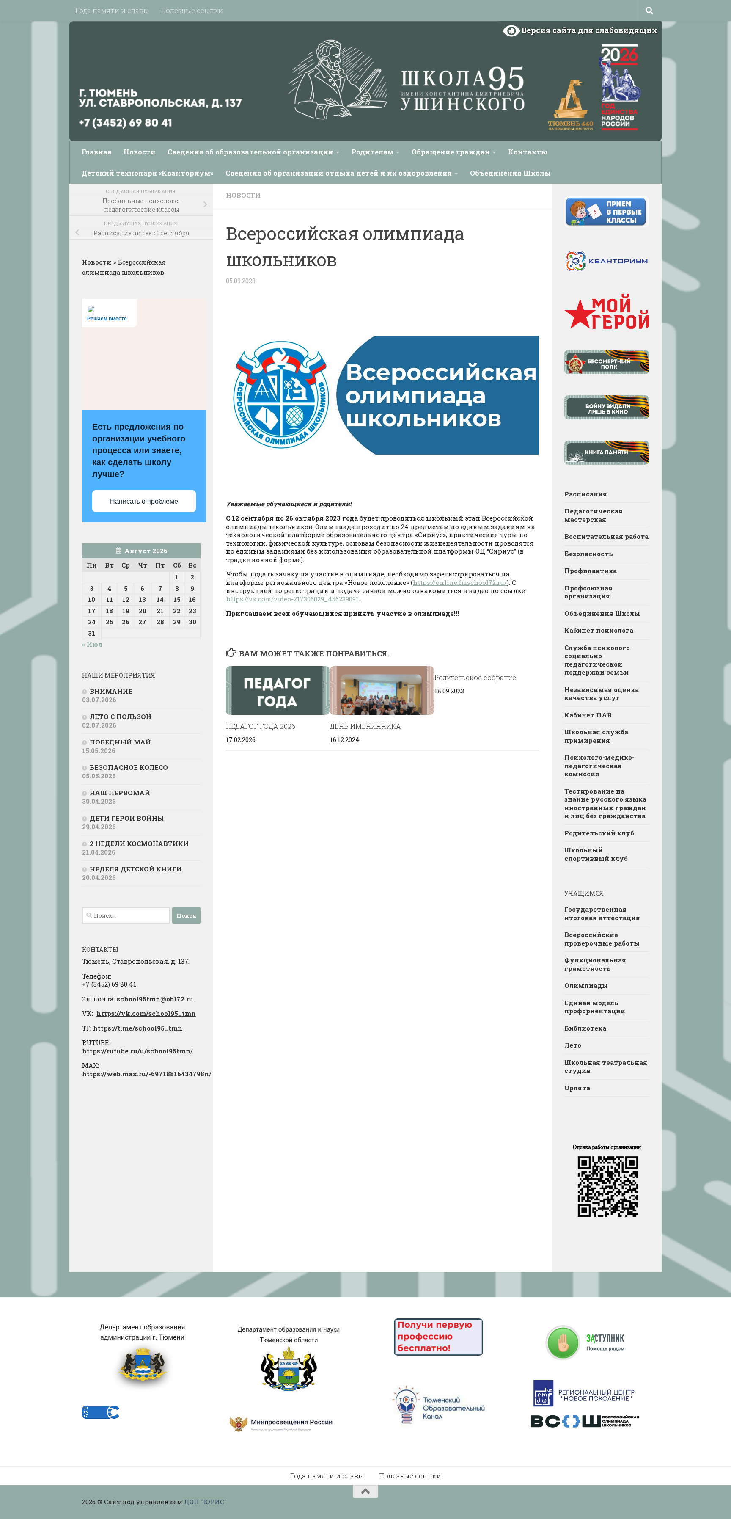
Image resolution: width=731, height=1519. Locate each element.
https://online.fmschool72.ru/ (460, 582)
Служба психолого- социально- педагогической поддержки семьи (598, 660)
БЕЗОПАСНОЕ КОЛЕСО (129, 767)
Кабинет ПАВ (588, 715)
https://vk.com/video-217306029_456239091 (292, 599)
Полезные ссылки (192, 10)
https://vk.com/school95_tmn (146, 1013)
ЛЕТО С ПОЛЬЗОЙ (120, 716)
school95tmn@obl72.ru (155, 999)
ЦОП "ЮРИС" (205, 1501)
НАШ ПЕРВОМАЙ (120, 792)
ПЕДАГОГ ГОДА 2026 (260, 726)
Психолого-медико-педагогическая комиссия (599, 765)
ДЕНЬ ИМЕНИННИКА (365, 726)
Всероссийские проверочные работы (602, 938)
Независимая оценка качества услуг (601, 693)
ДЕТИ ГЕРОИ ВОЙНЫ (127, 818)
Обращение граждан (451, 151)
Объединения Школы (510, 172)
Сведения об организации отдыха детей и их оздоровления (338, 172)
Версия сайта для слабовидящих (588, 30)
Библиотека (585, 1028)
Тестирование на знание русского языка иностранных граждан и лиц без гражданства (605, 803)
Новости (140, 151)
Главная (97, 151)
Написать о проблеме (144, 501)
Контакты (527, 151)
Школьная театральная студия (605, 1066)
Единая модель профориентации (594, 1006)
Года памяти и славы (112, 10)
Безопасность (588, 553)
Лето (572, 1045)
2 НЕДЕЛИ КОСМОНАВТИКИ (139, 843)
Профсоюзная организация (588, 592)
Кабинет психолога (598, 630)
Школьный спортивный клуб (596, 854)
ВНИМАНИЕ (111, 691)
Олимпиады (586, 985)
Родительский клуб (599, 833)
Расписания (585, 494)
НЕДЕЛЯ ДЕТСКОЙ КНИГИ (136, 869)
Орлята (577, 1087)
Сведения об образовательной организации (250, 151)
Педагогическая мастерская (593, 515)
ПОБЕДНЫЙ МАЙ (120, 742)
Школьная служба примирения (596, 736)
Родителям (372, 151)
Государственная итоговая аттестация (602, 913)
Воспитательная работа (606, 536)
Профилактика (590, 570)
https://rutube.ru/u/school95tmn (136, 1051)
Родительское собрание (475, 677)
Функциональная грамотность (595, 964)
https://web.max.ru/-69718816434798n (145, 1074)
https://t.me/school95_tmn (138, 1028)
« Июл (92, 644)
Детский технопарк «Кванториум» (148, 172)
